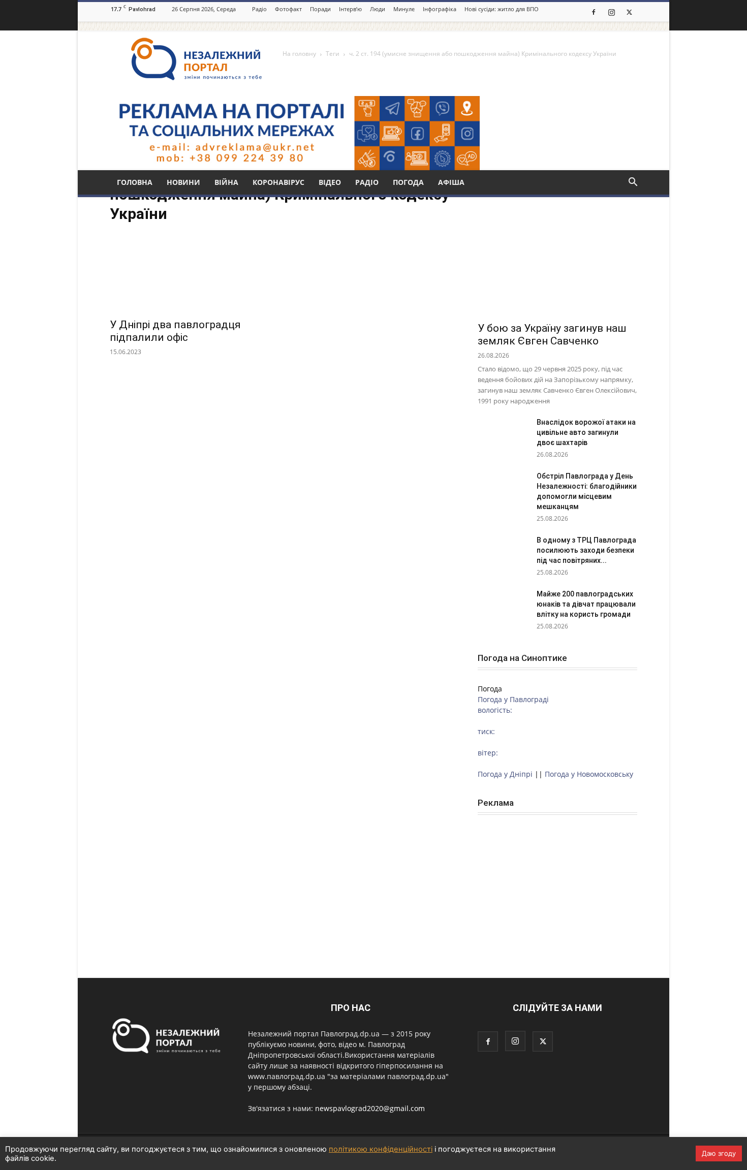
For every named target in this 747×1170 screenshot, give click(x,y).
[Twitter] (629, 12)
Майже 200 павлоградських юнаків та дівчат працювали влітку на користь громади (586, 604)
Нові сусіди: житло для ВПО (501, 9)
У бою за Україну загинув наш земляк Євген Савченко (552, 334)
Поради (320, 9)
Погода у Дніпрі (505, 774)
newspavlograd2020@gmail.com (370, 1108)
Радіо (259, 9)
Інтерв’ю (350, 9)
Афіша (451, 182)
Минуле (404, 9)
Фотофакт (288, 9)
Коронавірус (278, 182)
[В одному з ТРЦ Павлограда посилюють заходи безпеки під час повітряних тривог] (503, 553)
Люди (377, 9)
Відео (330, 182)
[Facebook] (593, 12)
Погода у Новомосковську (589, 774)
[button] (632, 183)
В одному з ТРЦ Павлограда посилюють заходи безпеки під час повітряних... (586, 550)
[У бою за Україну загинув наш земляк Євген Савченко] (557, 257)
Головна (134, 182)
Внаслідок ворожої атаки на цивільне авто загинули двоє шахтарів (586, 432)
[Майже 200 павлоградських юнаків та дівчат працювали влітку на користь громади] (503, 606)
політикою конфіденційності (380, 1149)
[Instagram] (611, 12)
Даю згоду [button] (719, 1153)
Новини (183, 182)
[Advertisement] (557, 891)
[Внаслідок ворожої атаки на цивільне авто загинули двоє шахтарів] (503, 435)
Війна (226, 182)
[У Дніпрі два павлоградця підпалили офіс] (189, 272)
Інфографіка (439, 9)
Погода (408, 182)
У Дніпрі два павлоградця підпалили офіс (175, 331)
